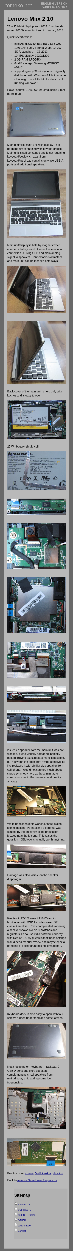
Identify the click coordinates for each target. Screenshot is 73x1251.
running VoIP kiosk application (44, 1173)
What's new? (24, 1225)
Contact (22, 1231)
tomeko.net (18, 5)
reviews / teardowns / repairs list (37, 1180)
